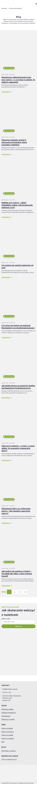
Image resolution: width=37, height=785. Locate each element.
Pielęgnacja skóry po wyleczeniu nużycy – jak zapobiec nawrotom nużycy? (16, 510)
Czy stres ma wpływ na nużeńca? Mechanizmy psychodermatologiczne (18, 326)
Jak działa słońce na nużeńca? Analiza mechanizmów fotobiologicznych (18, 387)
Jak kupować (6, 716)
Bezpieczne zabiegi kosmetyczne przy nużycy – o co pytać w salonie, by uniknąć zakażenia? (18, 79)
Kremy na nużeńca (8, 738)
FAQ (3, 742)
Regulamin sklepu (7, 709)
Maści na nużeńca (8, 732)
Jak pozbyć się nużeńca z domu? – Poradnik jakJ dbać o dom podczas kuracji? (17, 573)
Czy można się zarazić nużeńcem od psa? (17, 266)
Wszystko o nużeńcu (9, 751)
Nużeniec (4, 8)
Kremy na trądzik (7, 735)
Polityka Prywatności (9, 712)
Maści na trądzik (7, 728)
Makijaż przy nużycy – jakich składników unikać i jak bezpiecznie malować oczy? (17, 205)
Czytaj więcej (6, 92)
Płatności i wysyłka (8, 719)
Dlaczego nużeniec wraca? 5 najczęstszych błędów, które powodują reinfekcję (14, 142)
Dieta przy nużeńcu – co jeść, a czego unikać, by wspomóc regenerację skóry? (18, 448)
